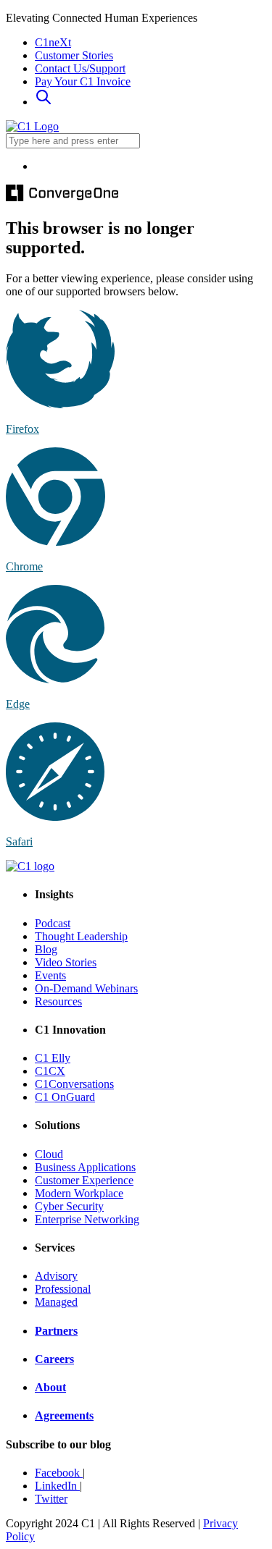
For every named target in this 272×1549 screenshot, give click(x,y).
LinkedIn (57, 1486)
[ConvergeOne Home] (32, 126)
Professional (63, 1289)
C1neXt (53, 42)
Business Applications (85, 1167)
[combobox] (73, 140)
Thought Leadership (81, 936)
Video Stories (65, 962)
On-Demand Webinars (86, 988)
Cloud (49, 1154)
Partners (56, 1331)
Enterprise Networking (87, 1219)
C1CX (50, 1071)
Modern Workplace (79, 1193)
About (50, 1387)
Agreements (64, 1415)
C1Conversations (74, 1084)
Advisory (56, 1276)
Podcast (52, 923)
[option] (150, 166)
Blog (46, 949)
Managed (56, 1302)
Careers (54, 1359)
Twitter (51, 1499)
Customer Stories (74, 55)
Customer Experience (84, 1180)
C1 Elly (52, 1058)
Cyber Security (69, 1206)
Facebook (59, 1472)
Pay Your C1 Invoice (83, 81)
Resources (58, 1001)
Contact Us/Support (80, 68)
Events (50, 975)
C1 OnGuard (65, 1097)
